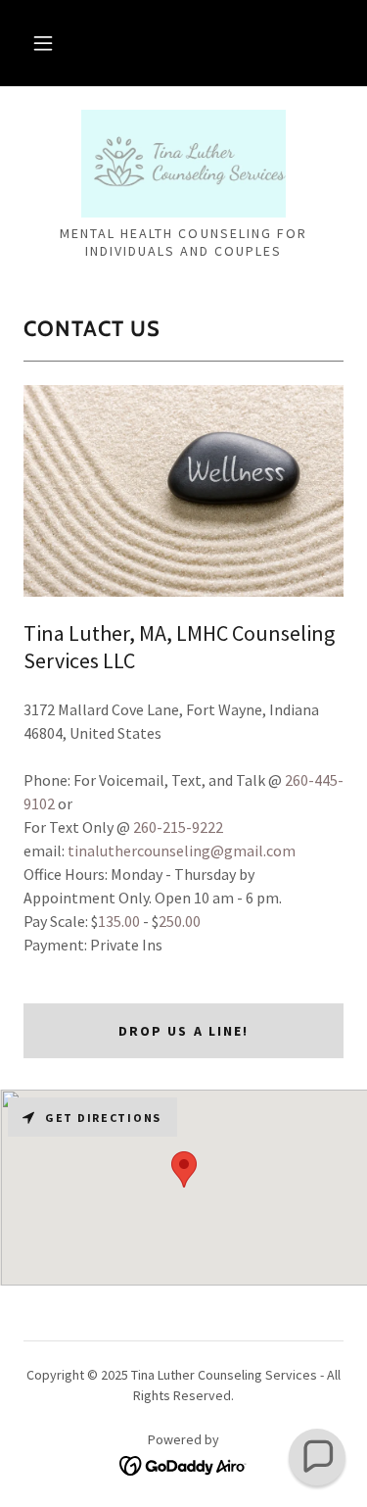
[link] (184, 164)
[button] (43, 43)
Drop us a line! (183, 1031)
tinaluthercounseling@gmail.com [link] (182, 850)
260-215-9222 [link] (178, 827)
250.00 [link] (180, 921)
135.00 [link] (119, 921)
